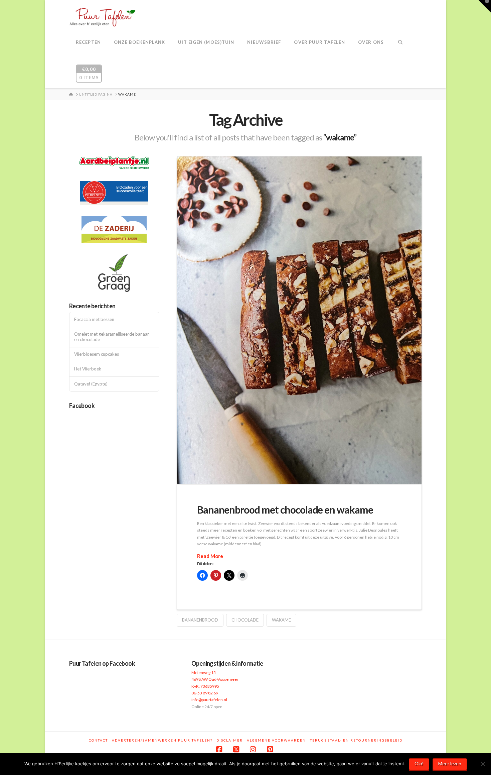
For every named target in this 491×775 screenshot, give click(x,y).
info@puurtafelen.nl (209, 699)
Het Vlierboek (87, 368)
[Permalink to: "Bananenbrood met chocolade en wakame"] (299, 320)
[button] (484, 6)
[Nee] (482, 764)
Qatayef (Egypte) (91, 383)
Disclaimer (229, 740)
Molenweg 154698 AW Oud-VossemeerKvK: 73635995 (214, 679)
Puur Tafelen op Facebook (102, 663)
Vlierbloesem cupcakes (96, 354)
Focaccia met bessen (94, 319)
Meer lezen (449, 763)
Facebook (82, 405)
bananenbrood (200, 620)
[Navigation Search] (400, 43)
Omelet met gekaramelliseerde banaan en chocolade (112, 337)
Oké (419, 763)
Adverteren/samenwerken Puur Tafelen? (162, 740)
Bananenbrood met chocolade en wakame (285, 510)
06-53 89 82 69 (204, 692)
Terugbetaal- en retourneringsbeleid (356, 740)
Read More (210, 556)
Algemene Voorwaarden (276, 740)
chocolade (245, 620)
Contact (98, 740)
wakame (281, 620)
